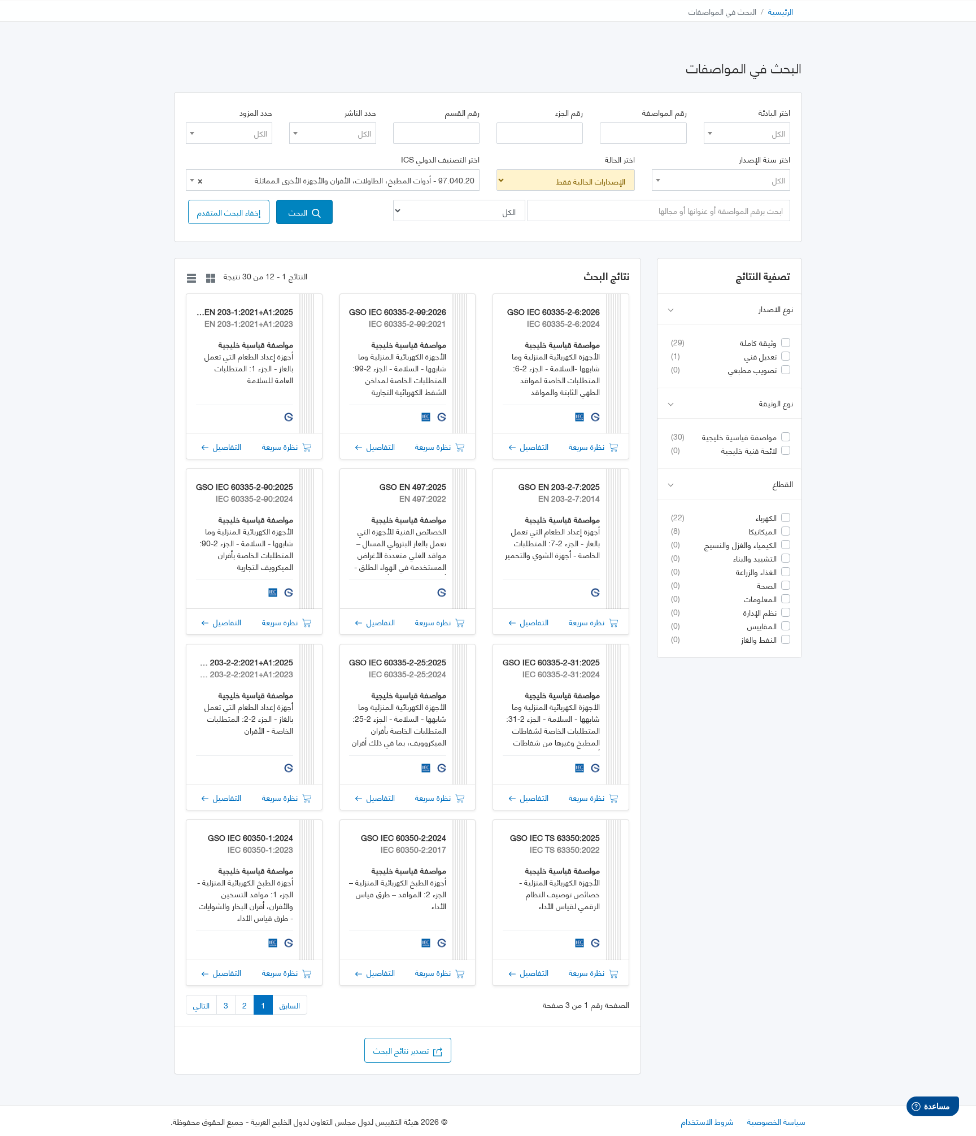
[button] (228, 212)
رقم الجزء (569, 112)
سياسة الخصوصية (776, 1121)
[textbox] (747, 133)
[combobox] (747, 133)
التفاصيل (532, 446)
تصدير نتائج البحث (403, 1050)
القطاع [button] (783, 484)
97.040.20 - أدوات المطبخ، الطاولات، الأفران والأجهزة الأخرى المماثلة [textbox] (336, 180)
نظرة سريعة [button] (589, 446)
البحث (300, 212)
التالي (201, 1005)
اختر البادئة (774, 112)
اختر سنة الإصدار (764, 159)
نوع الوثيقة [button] (776, 403)
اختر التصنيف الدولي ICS (440, 159)
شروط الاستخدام (707, 1121)
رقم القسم (462, 112)
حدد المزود (255, 112)
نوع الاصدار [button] (776, 309)
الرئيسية (780, 11)
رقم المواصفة (664, 112)
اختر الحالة (620, 159)
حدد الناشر (360, 112)
